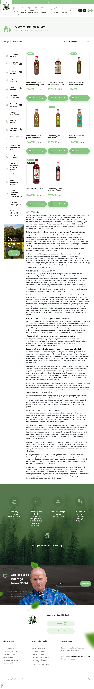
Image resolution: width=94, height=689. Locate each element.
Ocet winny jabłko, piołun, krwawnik (33, 137)
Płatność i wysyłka (38, 654)
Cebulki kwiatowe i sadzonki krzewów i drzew (16, 193)
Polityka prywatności (39, 651)
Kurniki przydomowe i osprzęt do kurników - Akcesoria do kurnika (15, 169)
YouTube (58, 631)
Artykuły (46, 2)
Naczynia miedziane (14, 130)
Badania (54, 2)
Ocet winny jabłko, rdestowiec (76, 137)
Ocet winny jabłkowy (34, 189)
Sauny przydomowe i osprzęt (15, 182)
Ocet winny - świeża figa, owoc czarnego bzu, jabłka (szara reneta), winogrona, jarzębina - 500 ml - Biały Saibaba (56, 190)
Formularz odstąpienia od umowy (40, 661)
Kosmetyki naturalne (14, 105)
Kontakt (62, 2)
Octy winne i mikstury (14, 56)
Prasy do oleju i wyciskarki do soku (15, 147)
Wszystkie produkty (29, 2)
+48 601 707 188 (69, 659)
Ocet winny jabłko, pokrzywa (55, 137)
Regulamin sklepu (38, 648)
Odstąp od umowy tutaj (40, 664)
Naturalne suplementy (14, 97)
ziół (27, 244)
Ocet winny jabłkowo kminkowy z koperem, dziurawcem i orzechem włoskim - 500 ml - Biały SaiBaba (36, 84)
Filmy (39, 2)
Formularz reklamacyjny (41, 657)
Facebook (58, 624)
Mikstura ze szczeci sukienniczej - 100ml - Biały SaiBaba (57, 84)
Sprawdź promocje (14, 253)
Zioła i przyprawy (14, 80)
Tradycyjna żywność (14, 64)
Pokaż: (65, 42)
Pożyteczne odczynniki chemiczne (14, 213)
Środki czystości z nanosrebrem (16, 138)
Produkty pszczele (13, 72)
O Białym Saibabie (72, 2)
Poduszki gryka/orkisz (14, 113)
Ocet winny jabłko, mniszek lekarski (76, 84)
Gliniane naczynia (13, 121)
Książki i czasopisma (14, 156)
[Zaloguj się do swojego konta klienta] (84, 10)
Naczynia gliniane (9, 663)
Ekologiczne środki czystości (15, 204)
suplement (47, 308)
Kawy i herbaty (13, 89)
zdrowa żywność (32, 323)
